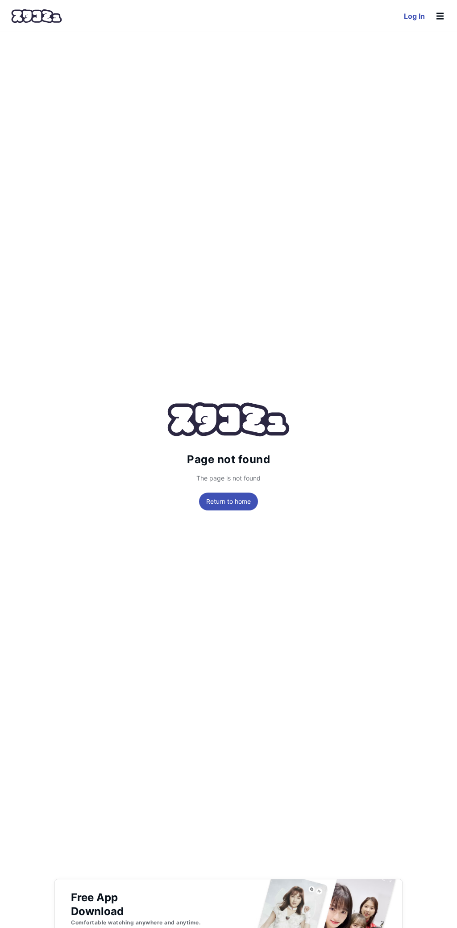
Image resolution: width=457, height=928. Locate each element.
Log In (414, 16)
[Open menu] (440, 16)
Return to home (228, 501)
